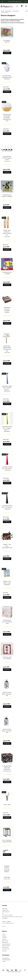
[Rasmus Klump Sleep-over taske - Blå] (7, 684)
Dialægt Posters (5, 947)
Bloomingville (5, 942)
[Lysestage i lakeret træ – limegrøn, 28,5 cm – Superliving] (7, 418)
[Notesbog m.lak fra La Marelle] (7, 649)
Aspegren (4, 939)
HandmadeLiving (5, 948)
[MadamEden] (7, 6)
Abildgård (4, 935)
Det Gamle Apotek (6, 945)
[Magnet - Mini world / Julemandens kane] (7, 536)
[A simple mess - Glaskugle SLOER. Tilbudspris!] (7, 67)
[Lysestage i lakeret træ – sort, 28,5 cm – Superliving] (7, 497)
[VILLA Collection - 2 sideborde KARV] (7, 832)
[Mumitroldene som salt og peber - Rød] (7, 612)
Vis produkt (7, 52)
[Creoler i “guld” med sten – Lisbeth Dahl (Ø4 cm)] (7, 222)
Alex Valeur (4, 937)
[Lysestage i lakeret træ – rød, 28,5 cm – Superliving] (7, 458)
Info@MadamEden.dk (9, 923)
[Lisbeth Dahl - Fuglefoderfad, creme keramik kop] (7, 338)
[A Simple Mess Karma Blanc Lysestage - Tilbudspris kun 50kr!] (7, 106)
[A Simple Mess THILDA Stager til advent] (7, 148)
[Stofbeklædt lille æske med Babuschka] (7, 758)
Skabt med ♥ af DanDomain (14, 971)
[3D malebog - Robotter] (7, 32)
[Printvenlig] (26, 11)
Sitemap (4, 926)
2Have (3, 934)
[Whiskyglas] (7, 869)
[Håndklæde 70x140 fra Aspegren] (7, 299)
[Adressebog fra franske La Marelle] (7, 186)
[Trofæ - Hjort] (7, 796)
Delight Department (6, 944)
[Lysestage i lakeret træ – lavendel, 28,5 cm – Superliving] (7, 378)
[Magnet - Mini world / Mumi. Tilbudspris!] (7, 573)
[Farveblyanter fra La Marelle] (7, 264)
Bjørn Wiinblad (5, 940)
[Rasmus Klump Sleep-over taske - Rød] (7, 721)
